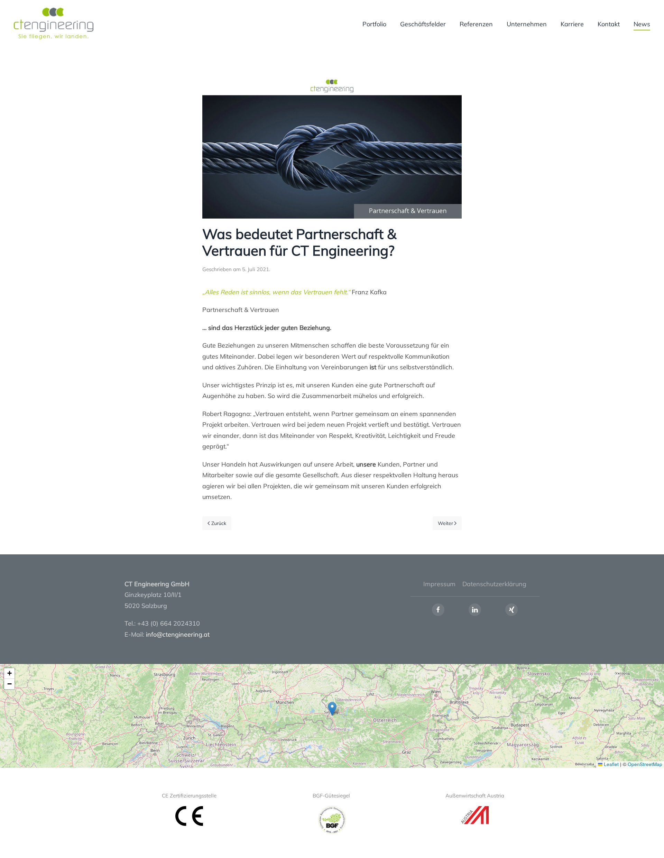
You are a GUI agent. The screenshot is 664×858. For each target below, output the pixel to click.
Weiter (445, 523)
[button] (332, 709)
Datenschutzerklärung (494, 584)
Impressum (439, 584)
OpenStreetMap (645, 764)
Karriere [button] (572, 24)
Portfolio (374, 24)
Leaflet (610, 764)
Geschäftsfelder (423, 24)
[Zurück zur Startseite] (54, 24)
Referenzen (476, 24)
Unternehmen (527, 24)
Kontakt (609, 24)
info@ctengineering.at (178, 634)
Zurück (218, 523)
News (642, 24)
